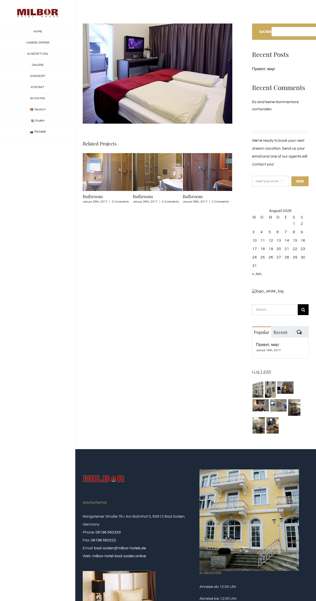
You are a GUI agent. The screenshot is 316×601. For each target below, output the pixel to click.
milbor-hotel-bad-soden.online (119, 556)
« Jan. (257, 274)
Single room (199, 196)
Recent (280, 332)
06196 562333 (108, 532)
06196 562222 (103, 540)
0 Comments (124, 201)
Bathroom (96, 196)
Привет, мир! (263, 69)
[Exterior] (258, 389)
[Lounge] (285, 387)
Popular (261, 332)
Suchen (265, 31)
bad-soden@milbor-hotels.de (120, 548)
